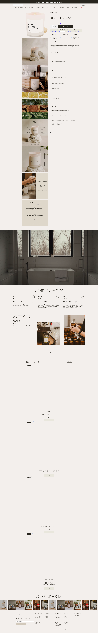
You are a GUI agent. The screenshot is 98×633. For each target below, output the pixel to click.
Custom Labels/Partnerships (58, 624)
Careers (65, 617)
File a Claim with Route (67, 626)
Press (65, 616)
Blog (65, 629)
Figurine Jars (37, 622)
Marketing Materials (58, 621)
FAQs (65, 623)
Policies (65, 618)
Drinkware (46, 616)
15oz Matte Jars (38, 621)
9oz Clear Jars (37, 616)
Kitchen (46, 617)
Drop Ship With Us (58, 625)
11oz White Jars (38, 618)
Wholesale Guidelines (58, 618)
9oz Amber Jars (37, 617)
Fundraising (57, 626)
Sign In (56, 616)
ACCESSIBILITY (66, 622)
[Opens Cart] (84, 5)
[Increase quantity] (55, 26)
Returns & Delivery (67, 624)
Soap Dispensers (47, 621)
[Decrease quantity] (51, 26)
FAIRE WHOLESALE (57, 622)
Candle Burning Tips (38, 623)
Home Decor (47, 618)
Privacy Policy (66, 621)
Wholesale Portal (57, 617)
